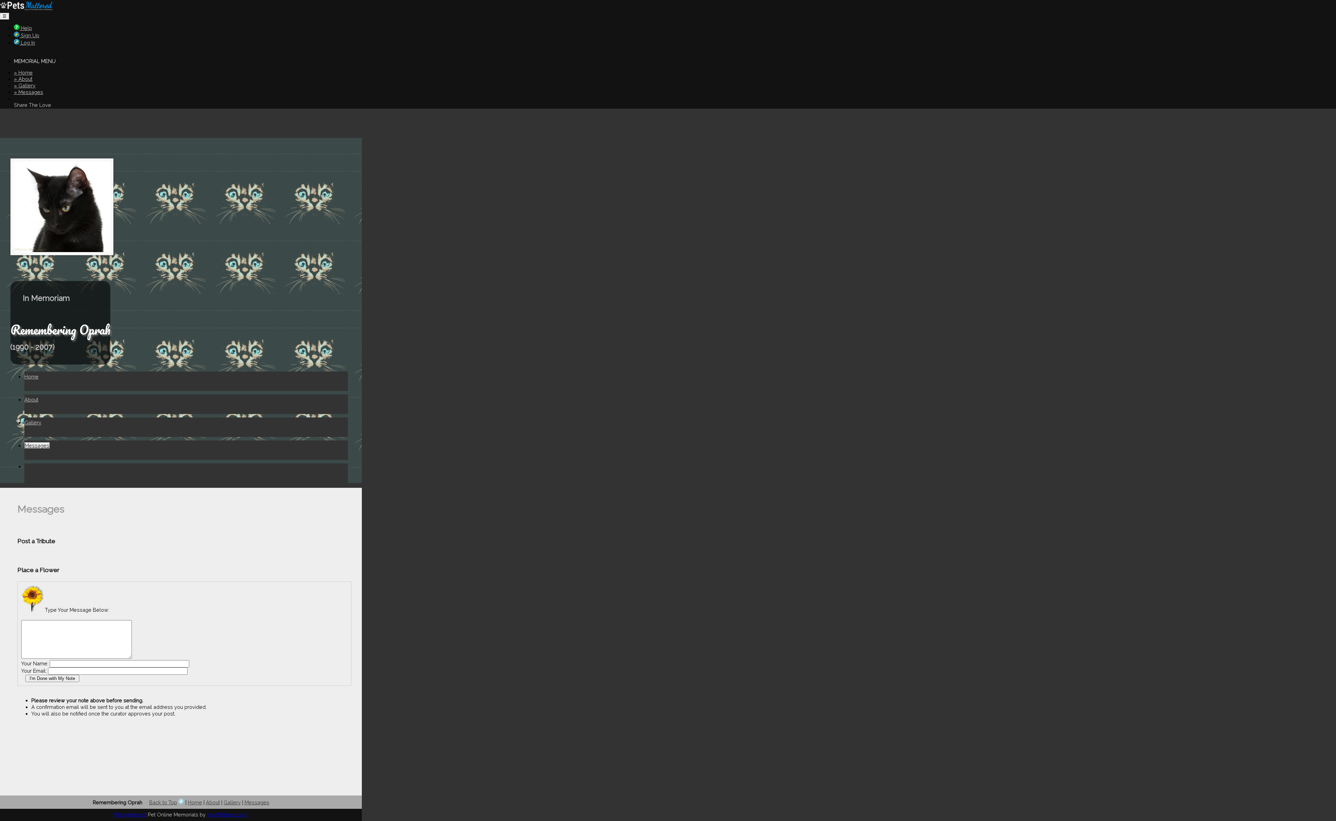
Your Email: (34, 671)
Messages (37, 445)
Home (31, 377)
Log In (27, 43)
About (31, 399)
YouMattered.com (227, 815)
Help (25, 28)
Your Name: (34, 663)
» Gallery (24, 85)
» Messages (28, 92)
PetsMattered (129, 815)
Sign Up (29, 35)
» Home (23, 73)
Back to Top (163, 802)
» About (23, 79)
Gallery (32, 422)
